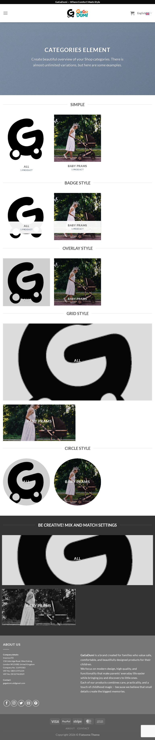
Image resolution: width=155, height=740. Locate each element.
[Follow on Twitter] (21, 703)
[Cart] (132, 13)
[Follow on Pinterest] (35, 703)
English (141, 13)
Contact (83, 728)
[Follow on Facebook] (6, 703)
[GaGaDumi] (77, 13)
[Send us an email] (28, 703)
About (70, 728)
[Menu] (5, 13)
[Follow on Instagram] (14, 703)
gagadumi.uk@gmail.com (14, 683)
